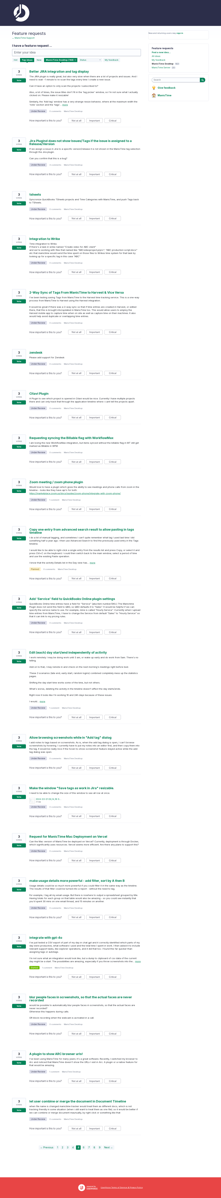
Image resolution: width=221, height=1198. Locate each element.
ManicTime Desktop (73, 111)
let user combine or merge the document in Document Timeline (77, 1101)
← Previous (46, 1147)
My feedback (111, 60)
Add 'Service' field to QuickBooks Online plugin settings (72, 599)
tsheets (35, 194)
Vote (19, 80)
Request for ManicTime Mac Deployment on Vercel (68, 836)
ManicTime (164, 95)
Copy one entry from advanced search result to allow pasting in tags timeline (81, 531)
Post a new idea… (161, 52)
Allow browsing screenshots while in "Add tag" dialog (70, 737)
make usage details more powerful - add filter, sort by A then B (77, 881)
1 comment (54, 500)
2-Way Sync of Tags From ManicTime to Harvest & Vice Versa (76, 292)
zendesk (35, 352)
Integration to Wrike (44, 239)
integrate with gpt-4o (45, 937)
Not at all (78, 121)
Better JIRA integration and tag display (59, 71)
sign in (179, 33)
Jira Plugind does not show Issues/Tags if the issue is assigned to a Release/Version (80, 142)
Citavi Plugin (39, 393)
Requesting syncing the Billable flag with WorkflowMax (71, 438)
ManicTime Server (161, 67)
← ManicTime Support (23, 38)
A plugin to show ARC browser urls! (56, 1054)
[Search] (202, 80)
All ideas (156, 56)
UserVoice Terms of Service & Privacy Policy (122, 1187)
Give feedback (166, 87)
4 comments (55, 165)
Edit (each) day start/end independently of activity (68, 652)
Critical (115, 121)
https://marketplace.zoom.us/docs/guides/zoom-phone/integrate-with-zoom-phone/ (75, 493)
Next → (108, 1147)
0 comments (55, 111)
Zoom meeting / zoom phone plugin (56, 482)
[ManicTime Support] (20, 13)
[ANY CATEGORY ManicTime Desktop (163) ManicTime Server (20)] (61, 60)
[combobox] (176, 80)
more (65, 105)
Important (96, 121)
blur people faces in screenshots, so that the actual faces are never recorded (80, 998)
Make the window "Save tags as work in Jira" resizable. (71, 788)
